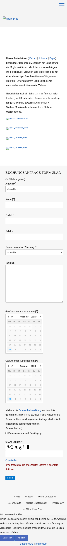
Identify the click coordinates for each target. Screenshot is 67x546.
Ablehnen (21, 538)
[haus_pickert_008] (16, 138)
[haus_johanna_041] (17, 118)
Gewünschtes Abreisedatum (21, 360)
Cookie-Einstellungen (36, 503)
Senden (10, 478)
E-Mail (10, 215)
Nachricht (10, 262)
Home (17, 496)
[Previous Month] (8, 316)
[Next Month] (40, 316)
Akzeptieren (7, 538)
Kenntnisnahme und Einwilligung (24, 433)
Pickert (33, 58)
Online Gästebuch (47, 496)
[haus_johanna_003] (17, 128)
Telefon (9, 231)
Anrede (10, 183)
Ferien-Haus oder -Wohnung (21, 247)
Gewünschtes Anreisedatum (21, 311)
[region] (33, 37)
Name (10, 199)
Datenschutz (13, 428)
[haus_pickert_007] (16, 148)
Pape (52, 58)
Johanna (43, 58)
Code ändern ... (13, 460)
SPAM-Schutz (14, 441)
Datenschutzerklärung (30, 410)
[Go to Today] (12, 316)
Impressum (58, 503)
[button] (61, 5)
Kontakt (29, 496)
